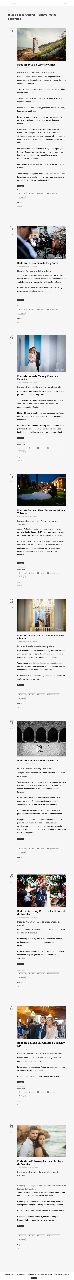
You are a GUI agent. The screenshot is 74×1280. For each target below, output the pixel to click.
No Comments (33, 67)
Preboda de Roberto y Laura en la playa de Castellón (40, 1162)
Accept (34, 1278)
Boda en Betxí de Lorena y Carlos (36, 64)
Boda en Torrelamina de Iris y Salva (37, 263)
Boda (28, 67)
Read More (41, 1278)
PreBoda (29, 1167)
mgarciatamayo (22, 67)
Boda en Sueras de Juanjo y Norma (37, 760)
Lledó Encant (43, 532)
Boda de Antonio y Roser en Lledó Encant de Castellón (41, 912)
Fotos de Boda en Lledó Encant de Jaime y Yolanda (41, 512)
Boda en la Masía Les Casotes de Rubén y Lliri (41, 1044)
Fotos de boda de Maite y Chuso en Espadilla (37, 377)
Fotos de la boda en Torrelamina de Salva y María (41, 637)
